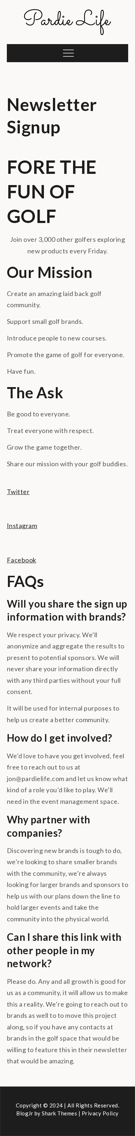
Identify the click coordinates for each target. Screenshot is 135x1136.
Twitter (18, 492)
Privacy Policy (100, 1113)
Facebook (21, 560)
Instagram (22, 526)
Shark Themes (60, 1113)
